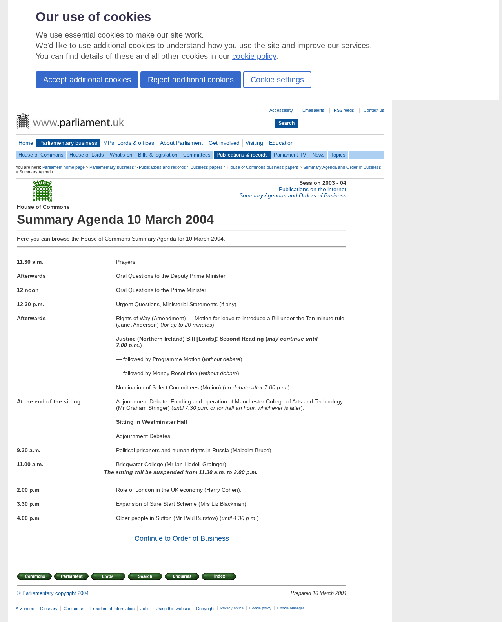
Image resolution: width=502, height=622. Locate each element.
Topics (338, 155)
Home (25, 143)
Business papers (207, 167)
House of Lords (86, 155)
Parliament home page (63, 167)
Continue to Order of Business (182, 538)
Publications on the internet (312, 189)
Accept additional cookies (87, 79)
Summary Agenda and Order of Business (342, 167)
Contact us (374, 110)
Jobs (145, 608)
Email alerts (313, 110)
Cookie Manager (290, 608)
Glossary (49, 608)
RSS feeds (344, 110)
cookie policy (254, 56)
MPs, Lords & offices (128, 143)
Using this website (173, 608)
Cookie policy (260, 608)
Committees (197, 155)
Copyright (205, 608)
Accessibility (281, 110)
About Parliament (181, 143)
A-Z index (25, 608)
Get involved (224, 143)
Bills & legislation (157, 155)
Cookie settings (277, 79)
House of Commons (41, 155)
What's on (121, 155)
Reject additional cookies (191, 79)
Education (281, 143)
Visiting (254, 143)
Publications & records (242, 155)
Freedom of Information (112, 608)
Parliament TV (290, 155)
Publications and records (162, 167)
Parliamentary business (68, 143)
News (318, 155)
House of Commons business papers (262, 167)
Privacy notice (232, 608)
